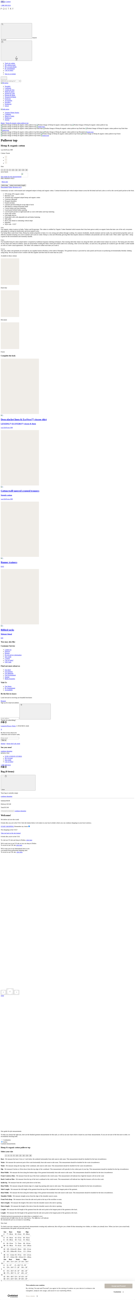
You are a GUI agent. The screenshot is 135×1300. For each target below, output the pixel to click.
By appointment (10, 68)
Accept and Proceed (119, 1286)
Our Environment (10, 675)
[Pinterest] (3, 722)
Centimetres (7, 1140)
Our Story (8, 670)
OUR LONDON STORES (13, 756)
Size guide (8, 657)
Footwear (8, 99)
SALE (7, 106)
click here (29, 840)
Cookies (7, 658)
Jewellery (8, 102)
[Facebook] (1, 722)
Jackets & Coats (10, 93)
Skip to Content (6, 1)
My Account (9, 758)
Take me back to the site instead (11, 833)
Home (3, 123)
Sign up (4, 740)
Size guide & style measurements (11, 176)
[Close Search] (4, 78)
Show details (30, 1296)
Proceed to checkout (7, 811)
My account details (11, 67)
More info (5, 182)
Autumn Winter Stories (12, 112)
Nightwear (8, 118)
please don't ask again (13, 743)
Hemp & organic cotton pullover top (17, 123)
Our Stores (8, 686)
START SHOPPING (7, 826)
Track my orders (10, 63)
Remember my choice (21, 826)
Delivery (7, 651)
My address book (10, 65)
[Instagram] (6, 722)
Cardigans (8, 88)
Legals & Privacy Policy (8, 726)
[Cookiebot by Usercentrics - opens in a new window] (12, 1296)
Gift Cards (8, 662)
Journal (7, 120)
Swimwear (8, 104)
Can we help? (9, 70)
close (2, 995)
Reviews (17, 187)
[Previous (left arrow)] (3, 992)
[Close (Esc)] (10, 992)
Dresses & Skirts (10, 95)
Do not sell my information (13, 655)
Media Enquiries (10, 679)
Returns (7, 653)
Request (3, 701)
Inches (5, 1142)
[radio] (2, 170)
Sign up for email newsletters (10, 703)
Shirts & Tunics (9, 91)
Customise (117, 1292)
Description (4, 187)
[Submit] (35, 711)
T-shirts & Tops (9, 90)
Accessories (8, 100)
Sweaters (7, 86)
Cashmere (8, 114)
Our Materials (9, 673)
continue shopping (6, 751)
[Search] (16, 31)
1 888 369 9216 (6, 5)
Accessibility (9, 690)
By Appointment (10, 688)
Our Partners (9, 671)
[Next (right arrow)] (16, 992)
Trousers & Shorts (10, 97)
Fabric (10, 187)
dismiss (3, 743)
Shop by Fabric (9, 116)
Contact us (8, 649)
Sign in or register (10, 74)
